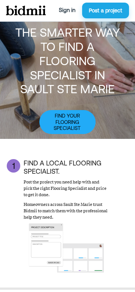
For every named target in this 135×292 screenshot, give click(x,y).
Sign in (67, 10)
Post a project (105, 10)
